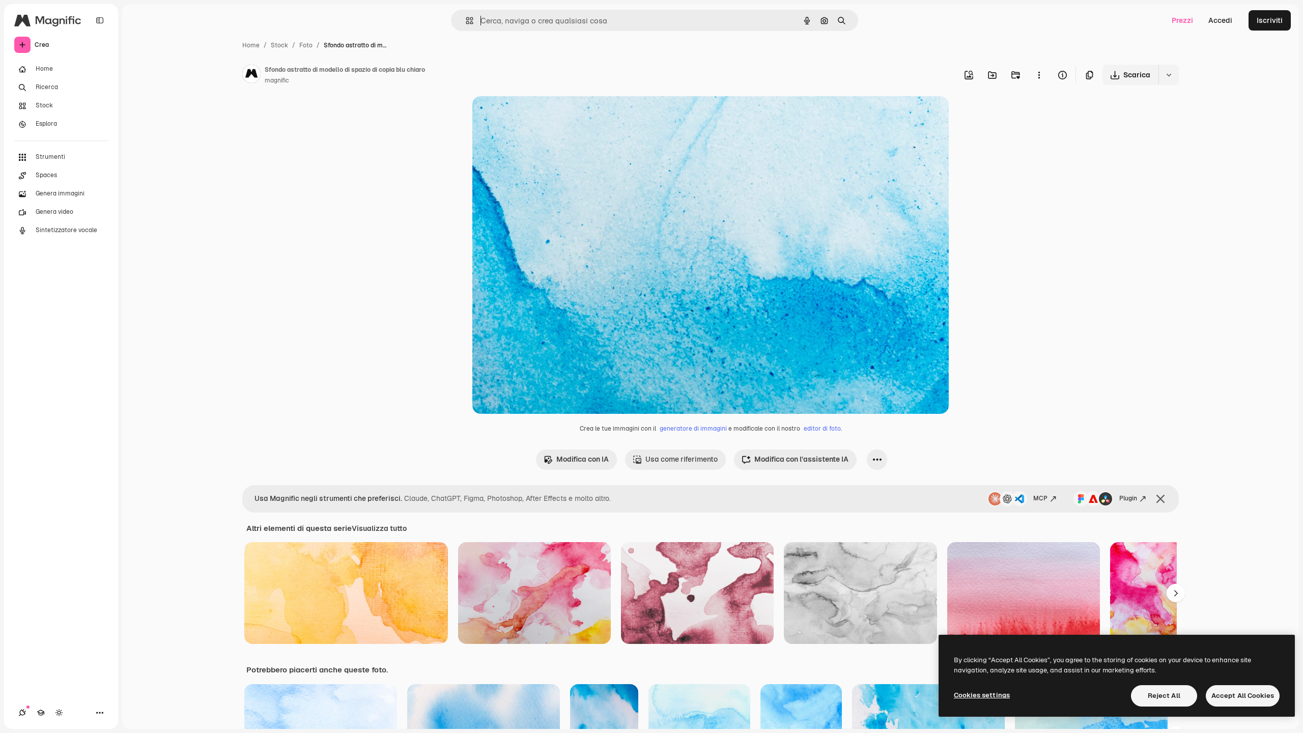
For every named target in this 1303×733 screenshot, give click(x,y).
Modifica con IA (582, 459)
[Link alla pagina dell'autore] (251, 75)
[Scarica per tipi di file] (1168, 75)
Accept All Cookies (1242, 695)
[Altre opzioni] (1039, 75)
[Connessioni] (22, 712)
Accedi (1220, 20)
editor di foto (822, 429)
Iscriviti (1270, 20)
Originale (539, 116)
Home (251, 45)
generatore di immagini (693, 429)
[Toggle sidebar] (100, 20)
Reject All (1164, 695)
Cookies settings (982, 695)
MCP (1040, 498)
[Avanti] (1176, 593)
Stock (279, 45)
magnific (277, 80)
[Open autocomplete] (465, 20)
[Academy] (41, 712)
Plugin (1128, 498)
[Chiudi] (1160, 499)
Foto (306, 45)
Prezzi (1182, 20)
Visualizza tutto (379, 528)
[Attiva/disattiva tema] (59, 712)
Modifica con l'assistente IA (801, 459)
